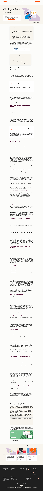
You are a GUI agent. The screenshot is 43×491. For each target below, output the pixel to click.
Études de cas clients (35, 469)
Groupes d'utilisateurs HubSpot (36, 472)
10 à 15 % (26, 111)
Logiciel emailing (5, 478)
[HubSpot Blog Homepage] (5, 1)
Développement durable (28, 478)
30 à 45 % (24, 157)
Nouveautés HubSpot (28, 477)
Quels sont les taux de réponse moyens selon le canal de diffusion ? (20, 58)
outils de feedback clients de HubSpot (26, 44)
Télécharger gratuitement (12, 19)
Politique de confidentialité (18, 487)
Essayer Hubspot (37, 1)
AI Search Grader (21, 469)
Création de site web (5, 480)
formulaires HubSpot (13, 272)
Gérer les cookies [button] (35, 487)
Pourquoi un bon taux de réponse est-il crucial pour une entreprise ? (20, 60)
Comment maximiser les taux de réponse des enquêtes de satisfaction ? (21, 63)
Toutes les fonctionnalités (5, 468)
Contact (27, 479)
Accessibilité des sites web (28, 487)
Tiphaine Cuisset (8, 12)
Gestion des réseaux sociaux (13, 468)
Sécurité (23, 487)
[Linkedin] (23, 483)
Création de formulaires (5, 477)
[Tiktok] (27, 483)
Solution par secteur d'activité (14, 479)
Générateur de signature (22, 468)
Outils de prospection (13, 469)
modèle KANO (17, 342)
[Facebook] (15, 483)
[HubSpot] (21, 485)
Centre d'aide (34, 468)
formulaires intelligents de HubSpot (15, 177)
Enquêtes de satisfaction (13, 477)
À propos (27, 468)
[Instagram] (17, 483)
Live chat (12, 478)
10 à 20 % (16, 172)
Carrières (27, 469)
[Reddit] (25, 483)
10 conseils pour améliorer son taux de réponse (18, 61)
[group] (11, 454)
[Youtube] (19, 483)
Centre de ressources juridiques (10, 487)
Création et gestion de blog (6, 479)
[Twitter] (21, 483)
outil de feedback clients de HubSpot (14, 212)
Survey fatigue (31, 288)
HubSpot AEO (4, 469)
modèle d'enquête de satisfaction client (21, 428)
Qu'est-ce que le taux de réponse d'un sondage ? (18, 57)
